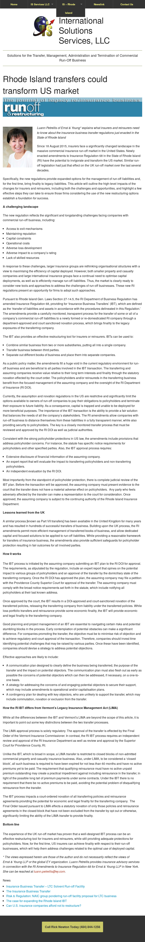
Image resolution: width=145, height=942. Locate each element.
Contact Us (126, 4)
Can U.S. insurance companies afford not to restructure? (43, 905)
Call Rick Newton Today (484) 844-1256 (72, 927)
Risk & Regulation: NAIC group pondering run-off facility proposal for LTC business (61, 896)
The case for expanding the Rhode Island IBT (36, 901)
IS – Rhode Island (68, 8)
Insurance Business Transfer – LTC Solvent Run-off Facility (45, 886)
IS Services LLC (40, 4)
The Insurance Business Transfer (28, 891)
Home (14, 4)
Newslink (99, 4)
